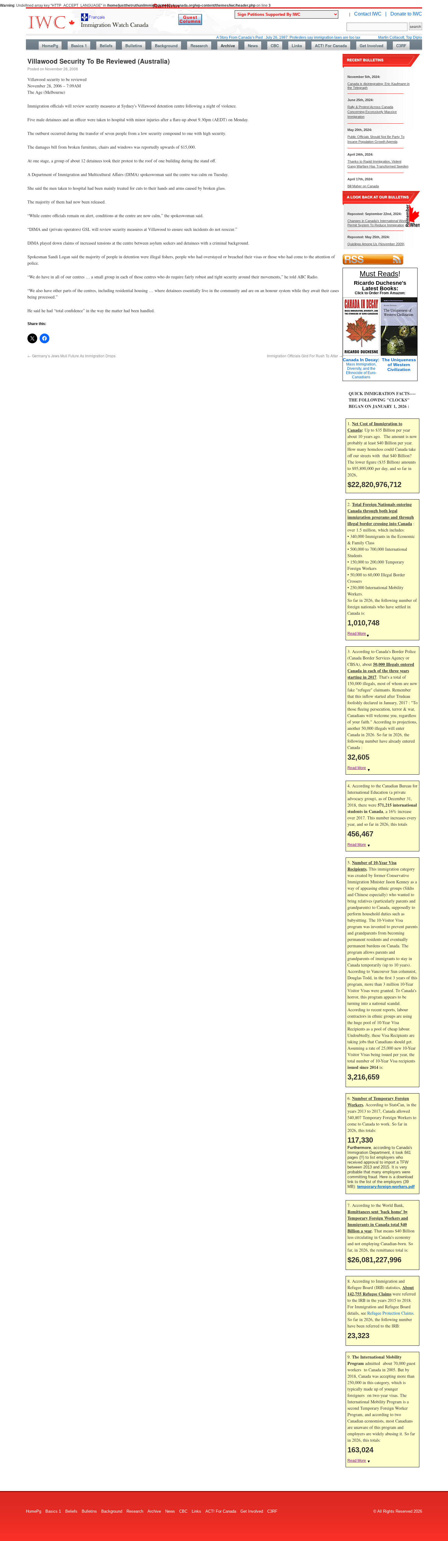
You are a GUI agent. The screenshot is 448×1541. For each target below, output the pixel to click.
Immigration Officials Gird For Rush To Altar (305, 355)
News (253, 45)
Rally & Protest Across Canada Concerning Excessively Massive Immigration (372, 111)
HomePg (50, 45)
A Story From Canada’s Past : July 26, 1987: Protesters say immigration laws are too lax (260, 37)
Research (199, 45)
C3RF (401, 45)
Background (166, 45)
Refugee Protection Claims (390, 1313)
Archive (228, 45)
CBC (275, 45)
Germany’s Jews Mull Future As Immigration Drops (71, 355)
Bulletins (133, 45)
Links (297, 45)
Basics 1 (79, 45)
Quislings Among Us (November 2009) (375, 244)
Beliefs (106, 45)
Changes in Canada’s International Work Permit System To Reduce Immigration (377, 223)
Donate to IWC (406, 13)
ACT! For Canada (331, 45)
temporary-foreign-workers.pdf (385, 1186)
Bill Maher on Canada (363, 186)
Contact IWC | (370, 13)
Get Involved (371, 45)
